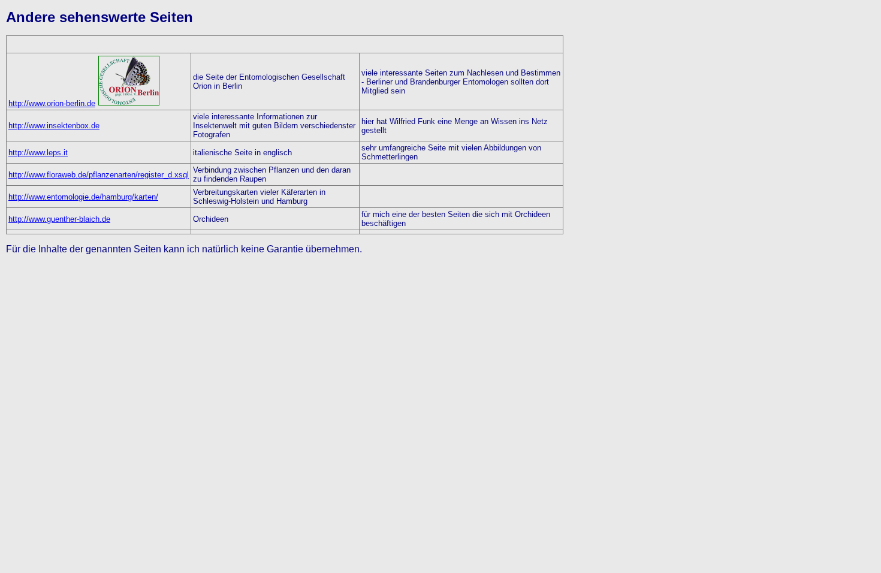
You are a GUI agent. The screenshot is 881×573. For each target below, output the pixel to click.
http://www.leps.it (38, 152)
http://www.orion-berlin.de (51, 103)
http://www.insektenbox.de (53, 125)
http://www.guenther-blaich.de (59, 219)
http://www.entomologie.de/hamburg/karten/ (83, 196)
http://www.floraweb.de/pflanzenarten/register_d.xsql (98, 174)
